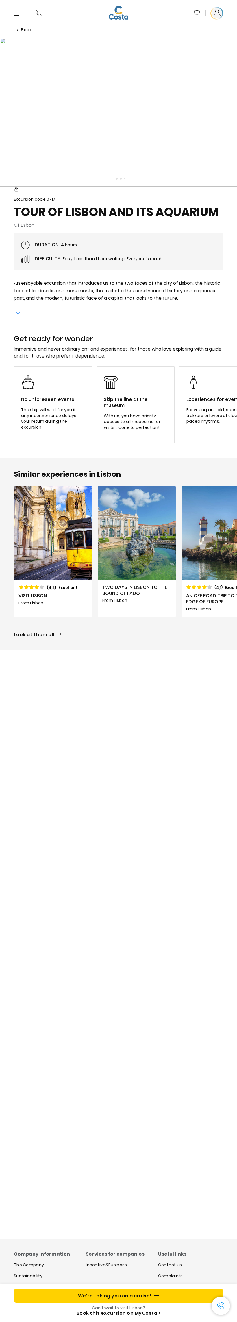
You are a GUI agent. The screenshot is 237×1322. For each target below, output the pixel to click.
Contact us (170, 1265)
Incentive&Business (106, 1265)
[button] (197, 13)
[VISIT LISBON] (53, 551)
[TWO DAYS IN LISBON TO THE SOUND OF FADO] (137, 551)
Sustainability (28, 1276)
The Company (29, 1265)
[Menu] (17, 13)
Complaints (170, 1276)
